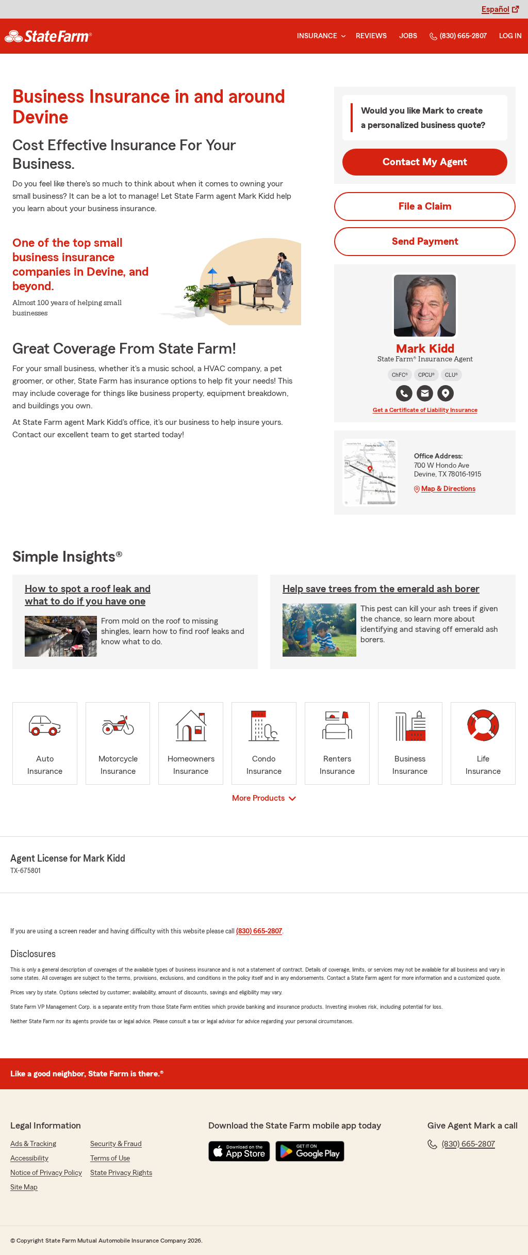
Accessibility (29, 1158)
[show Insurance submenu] (341, 36)
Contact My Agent (425, 162)
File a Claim (425, 206)
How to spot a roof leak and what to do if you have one (88, 595)
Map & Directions (448, 489)
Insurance (317, 36)
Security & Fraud (116, 1144)
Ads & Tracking (33, 1144)
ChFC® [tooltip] (400, 375)
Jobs (408, 36)
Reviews (371, 36)
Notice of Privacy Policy (46, 1173)
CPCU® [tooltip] (426, 375)
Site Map (24, 1187)
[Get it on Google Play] (309, 1151)
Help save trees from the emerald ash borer (381, 589)
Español (495, 9)
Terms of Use (110, 1158)
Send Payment (425, 241)
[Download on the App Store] (239, 1151)
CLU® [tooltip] (451, 375)
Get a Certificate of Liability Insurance (425, 410)
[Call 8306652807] (404, 393)
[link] (48, 36)
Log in (510, 36)
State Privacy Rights (121, 1173)
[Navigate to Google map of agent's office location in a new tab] (445, 393)
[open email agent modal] (425, 394)
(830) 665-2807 (463, 36)
